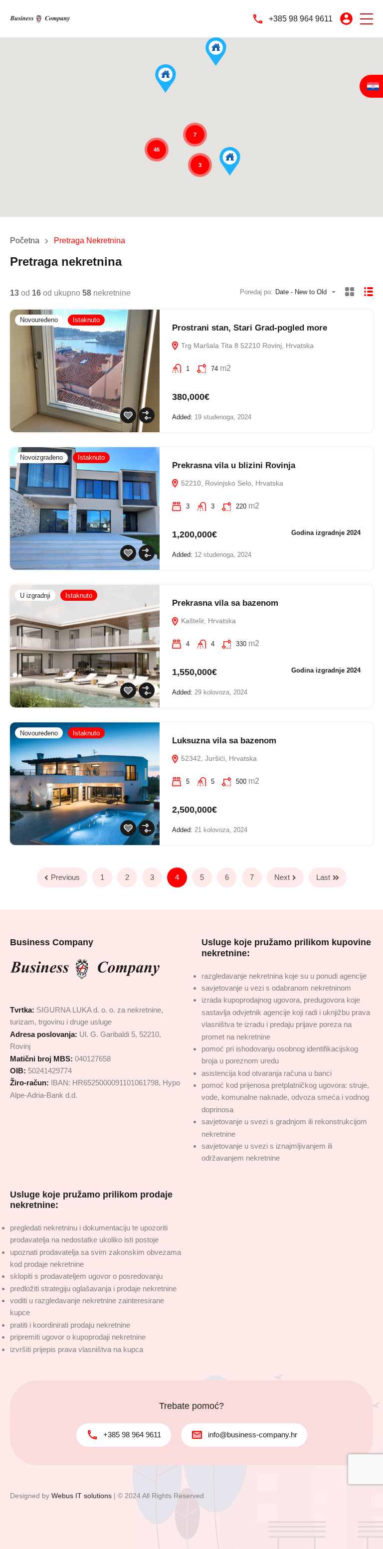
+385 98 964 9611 (301, 18)
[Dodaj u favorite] (128, 415)
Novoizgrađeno (41, 457)
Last (323, 877)
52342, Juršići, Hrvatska (218, 758)
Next (282, 877)
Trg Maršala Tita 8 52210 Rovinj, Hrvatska (246, 345)
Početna (24, 241)
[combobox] (308, 292)
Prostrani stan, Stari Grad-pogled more (249, 328)
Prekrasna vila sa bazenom (225, 603)
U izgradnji (35, 595)
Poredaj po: (256, 292)
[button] (366, 18)
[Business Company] (40, 18)
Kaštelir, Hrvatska (207, 621)
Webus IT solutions (81, 1496)
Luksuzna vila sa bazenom (224, 740)
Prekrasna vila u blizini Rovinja (233, 465)
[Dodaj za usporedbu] (147, 415)
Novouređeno (39, 320)
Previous (65, 877)
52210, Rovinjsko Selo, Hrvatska (231, 483)
